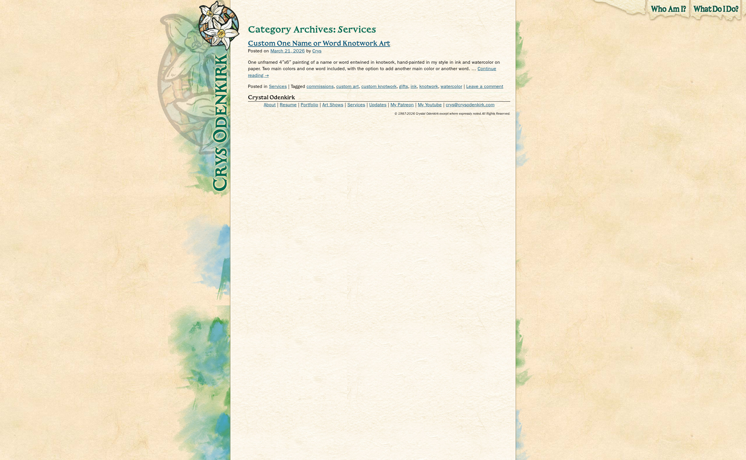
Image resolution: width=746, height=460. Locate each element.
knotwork (428, 86)
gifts (403, 86)
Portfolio (309, 104)
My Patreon (402, 104)
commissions (320, 86)
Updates (377, 104)
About (270, 104)
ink (414, 86)
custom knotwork (379, 86)
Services (278, 86)
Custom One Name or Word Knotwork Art (319, 43)
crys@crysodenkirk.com (470, 104)
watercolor (451, 86)
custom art (347, 86)
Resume (288, 104)
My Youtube (430, 104)
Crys (316, 51)
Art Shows (332, 104)
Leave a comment (484, 86)
